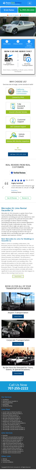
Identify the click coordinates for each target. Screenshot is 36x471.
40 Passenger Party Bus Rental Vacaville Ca (14, 429)
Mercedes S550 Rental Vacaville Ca (12, 418)
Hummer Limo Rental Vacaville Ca (11, 417)
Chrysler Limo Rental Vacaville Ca (11, 420)
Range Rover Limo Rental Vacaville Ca (12, 421)
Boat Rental (6, 404)
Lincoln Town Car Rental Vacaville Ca (12, 412)
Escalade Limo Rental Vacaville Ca (11, 424)
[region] (18, 27)
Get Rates (9, 10)
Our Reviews (25, 15)
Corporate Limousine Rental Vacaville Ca (13, 446)
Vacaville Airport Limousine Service (12, 453)
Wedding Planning (7, 406)
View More (18, 148)
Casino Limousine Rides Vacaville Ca (12, 448)
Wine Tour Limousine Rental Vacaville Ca (13, 437)
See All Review (12, 198)
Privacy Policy (6, 460)
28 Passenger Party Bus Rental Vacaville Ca (14, 428)
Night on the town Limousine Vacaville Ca (13, 445)
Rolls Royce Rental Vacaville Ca (11, 415)
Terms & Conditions (8, 462)
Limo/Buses (6, 399)
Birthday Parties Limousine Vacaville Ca (13, 449)
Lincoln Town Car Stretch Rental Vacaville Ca (14, 423)
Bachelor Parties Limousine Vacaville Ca (13, 451)
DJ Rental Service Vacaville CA (10, 401)
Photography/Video (8, 403)
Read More (14, 190)
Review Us (25, 198)
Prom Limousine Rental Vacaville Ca (12, 442)
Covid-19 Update (13, 15)
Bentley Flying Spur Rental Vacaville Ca (12, 413)
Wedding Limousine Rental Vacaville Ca (13, 438)
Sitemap (5, 459)
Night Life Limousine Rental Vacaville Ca (13, 443)
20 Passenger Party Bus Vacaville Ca (12, 426)
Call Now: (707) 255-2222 (18, 154)
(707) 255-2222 (27, 10)
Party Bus (5, 435)
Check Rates (18, 316)
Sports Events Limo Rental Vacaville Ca (13, 440)
